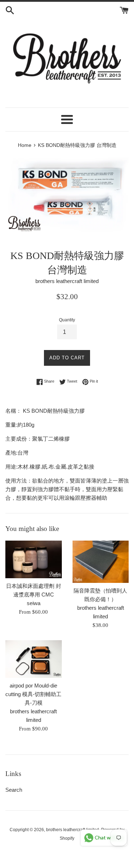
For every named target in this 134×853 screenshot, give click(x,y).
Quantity (67, 319)
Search (13, 790)
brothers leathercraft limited (72, 829)
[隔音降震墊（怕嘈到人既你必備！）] (101, 562)
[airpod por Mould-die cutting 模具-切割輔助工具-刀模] (33, 659)
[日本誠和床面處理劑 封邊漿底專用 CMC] (33, 559)
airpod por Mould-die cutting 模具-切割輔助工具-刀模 (33, 694)
